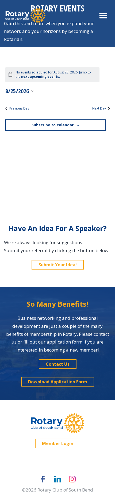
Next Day (99, 108)
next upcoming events (40, 76)
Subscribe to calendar (53, 124)
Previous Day (19, 108)
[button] (103, 15)
